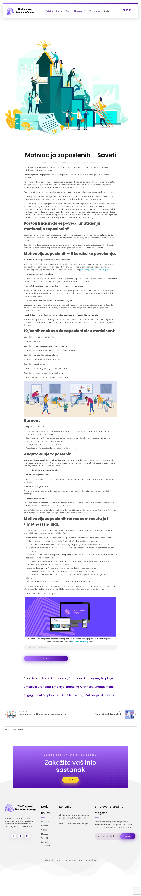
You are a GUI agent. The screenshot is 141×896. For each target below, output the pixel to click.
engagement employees (41, 695)
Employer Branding (79, 641)
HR (61, 695)
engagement (104, 687)
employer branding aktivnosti (72, 687)
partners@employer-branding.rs (94, 269)
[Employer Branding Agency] (20, 11)
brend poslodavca (54, 678)
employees (91, 678)
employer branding (37, 687)
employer (107, 678)
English (107, 11)
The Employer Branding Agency (70, 162)
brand (36, 678)
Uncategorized (92, 162)
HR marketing (74, 695)
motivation (107, 695)
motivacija (92, 695)
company (76, 678)
